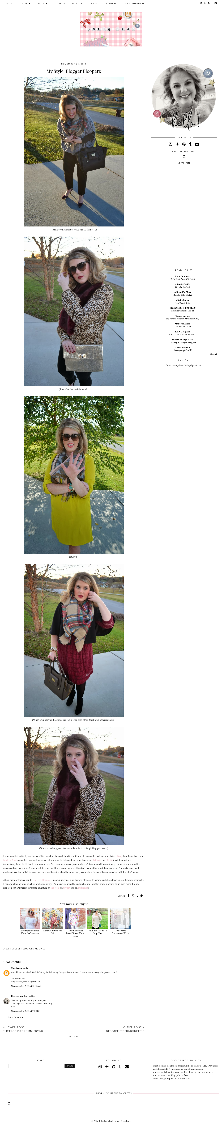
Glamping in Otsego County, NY (182, 342)
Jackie (110, 860)
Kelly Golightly (182, 331)
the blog (55, 887)
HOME (59, 3)
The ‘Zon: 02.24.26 (182, 326)
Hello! (10, 3)
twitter (66, 887)
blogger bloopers (23, 949)
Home (73, 1036)
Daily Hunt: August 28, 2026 (182, 279)
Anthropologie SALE (183, 350)
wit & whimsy (182, 300)
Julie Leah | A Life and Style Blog (115, 1121)
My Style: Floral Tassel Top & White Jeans (75, 933)
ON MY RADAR (182, 287)
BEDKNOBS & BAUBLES (182, 307)
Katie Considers (182, 276)
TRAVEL (94, 3)
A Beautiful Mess (182, 292)
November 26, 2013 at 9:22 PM (25, 1010)
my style (40, 949)
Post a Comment (15, 1017)
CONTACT (112, 3)
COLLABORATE (135, 3)
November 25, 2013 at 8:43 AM (26, 985)
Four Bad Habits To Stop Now (98, 932)
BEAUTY (77, 3)
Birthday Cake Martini (182, 294)
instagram (83, 887)
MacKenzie (16, 967)
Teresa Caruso (183, 315)
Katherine (97, 860)
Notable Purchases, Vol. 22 (182, 310)
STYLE (41, 3)
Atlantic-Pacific (182, 284)
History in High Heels (182, 339)
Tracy (119, 856)
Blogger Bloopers (41, 879)
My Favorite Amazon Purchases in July (182, 318)
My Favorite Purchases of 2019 (120, 932)
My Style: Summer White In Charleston (30, 932)
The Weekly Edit (183, 302)
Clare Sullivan (183, 347)
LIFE (25, 3)
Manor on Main (182, 323)
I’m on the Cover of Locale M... (182, 334)
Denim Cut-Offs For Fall (52, 932)
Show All (213, 354)
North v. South (10, 860)
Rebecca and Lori (19, 995)
